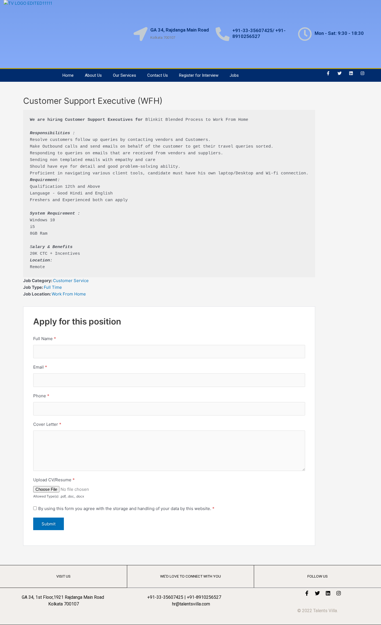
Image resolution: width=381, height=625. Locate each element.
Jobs (234, 75)
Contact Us (157, 75)
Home (68, 75)
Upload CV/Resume (54, 479)
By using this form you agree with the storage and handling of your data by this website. (126, 508)
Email (40, 367)
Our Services (124, 75)
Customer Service (71, 280)
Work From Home (69, 294)
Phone (41, 395)
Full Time (53, 287)
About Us (93, 75)
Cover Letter (47, 424)
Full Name (44, 338)
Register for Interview (198, 75)
